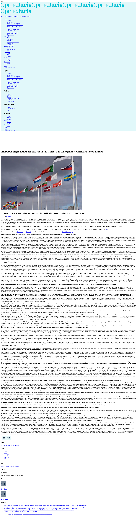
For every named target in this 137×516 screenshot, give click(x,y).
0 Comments (9, 216)
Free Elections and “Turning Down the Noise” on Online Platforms (20, 511)
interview (12, 466)
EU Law (3, 445)
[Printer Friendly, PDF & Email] (6, 439)
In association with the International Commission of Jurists (15, 16)
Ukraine (17, 466)
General (17, 445)
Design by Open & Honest (15, 514)
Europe (12, 445)
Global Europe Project (67, 232)
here (106, 229)
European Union (5, 466)
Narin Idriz (28, 232)
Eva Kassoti (20, 232)
